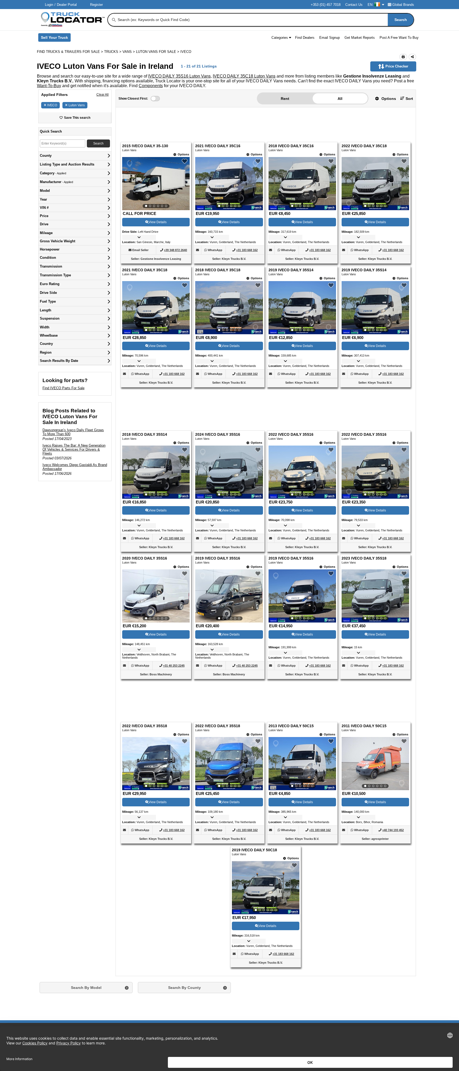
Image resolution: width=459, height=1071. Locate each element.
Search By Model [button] (86, 889)
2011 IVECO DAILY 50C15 (364, 628)
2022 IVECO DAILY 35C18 (364, 114)
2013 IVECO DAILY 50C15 (291, 628)
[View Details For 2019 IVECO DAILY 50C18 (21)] (265, 789)
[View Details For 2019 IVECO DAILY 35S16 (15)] (302, 530)
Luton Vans (77, 105)
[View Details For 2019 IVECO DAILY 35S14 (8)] (375, 275)
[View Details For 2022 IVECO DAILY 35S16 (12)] (375, 406)
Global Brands (403, 5)
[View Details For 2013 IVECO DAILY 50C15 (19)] (302, 665)
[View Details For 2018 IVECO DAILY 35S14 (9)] (156, 406)
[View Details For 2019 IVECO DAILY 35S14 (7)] (302, 275)
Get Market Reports (360, 38)
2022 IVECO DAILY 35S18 (144, 628)
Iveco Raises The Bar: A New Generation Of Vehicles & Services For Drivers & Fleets (73, 449)
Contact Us (354, 5)
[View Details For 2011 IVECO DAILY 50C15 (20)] (375, 665)
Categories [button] (279, 38)
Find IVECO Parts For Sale (63, 388)
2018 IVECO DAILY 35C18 (217, 238)
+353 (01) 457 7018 (326, 5)
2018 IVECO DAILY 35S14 (144, 369)
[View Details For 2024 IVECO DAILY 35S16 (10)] (229, 406)
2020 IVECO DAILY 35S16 (144, 493)
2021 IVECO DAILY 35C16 (217, 114)
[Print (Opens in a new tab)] (403, 57)
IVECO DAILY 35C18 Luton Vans (244, 76)
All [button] (340, 98)
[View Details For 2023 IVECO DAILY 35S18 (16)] (375, 530)
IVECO (52, 105)
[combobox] (265, 20)
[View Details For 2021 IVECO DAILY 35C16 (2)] (229, 151)
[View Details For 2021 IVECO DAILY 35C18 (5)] (156, 275)
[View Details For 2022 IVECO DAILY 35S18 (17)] (156, 665)
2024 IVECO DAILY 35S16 (217, 369)
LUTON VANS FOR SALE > (158, 52)
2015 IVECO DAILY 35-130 (145, 114)
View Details (157, 190)
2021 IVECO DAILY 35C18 (144, 238)
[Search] (114, 20)
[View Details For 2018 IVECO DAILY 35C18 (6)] (229, 275)
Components (151, 85)
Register (96, 5)
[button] (383, 98)
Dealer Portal (67, 5)
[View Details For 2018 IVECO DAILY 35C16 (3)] (302, 151)
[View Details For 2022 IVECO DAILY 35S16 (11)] (302, 406)
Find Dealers (304, 38)
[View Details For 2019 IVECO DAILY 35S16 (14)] (229, 530)
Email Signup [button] (329, 38)
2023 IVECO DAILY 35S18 (364, 493)
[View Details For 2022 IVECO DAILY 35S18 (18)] (229, 665)
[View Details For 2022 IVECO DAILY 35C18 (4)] (375, 151)
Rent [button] (285, 98)
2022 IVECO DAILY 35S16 (291, 369)
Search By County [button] (184, 889)
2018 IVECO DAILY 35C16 (291, 114)
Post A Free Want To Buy (399, 38)
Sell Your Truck (56, 38)
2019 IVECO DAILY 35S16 (217, 493)
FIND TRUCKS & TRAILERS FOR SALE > (70, 52)
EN (370, 5)
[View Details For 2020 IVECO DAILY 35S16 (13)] (156, 530)
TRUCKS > (113, 52)
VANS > (129, 52)
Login (49, 5)
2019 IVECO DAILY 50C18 (254, 752)
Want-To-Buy (49, 85)
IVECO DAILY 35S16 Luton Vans (179, 76)
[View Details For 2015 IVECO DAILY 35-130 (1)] (156, 151)
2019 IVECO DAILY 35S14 (291, 238)
